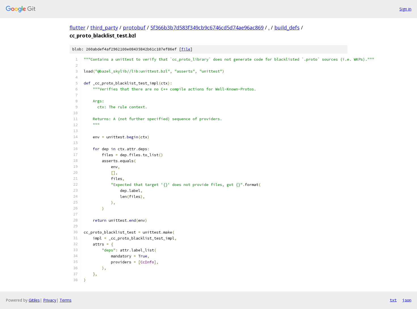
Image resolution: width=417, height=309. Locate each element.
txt (393, 299)
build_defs (287, 27)
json (406, 299)
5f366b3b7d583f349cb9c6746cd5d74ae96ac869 (207, 27)
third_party (104, 27)
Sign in (405, 9)
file (185, 49)
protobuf (134, 27)
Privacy (49, 300)
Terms (65, 300)
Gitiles (34, 300)
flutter (77, 27)
